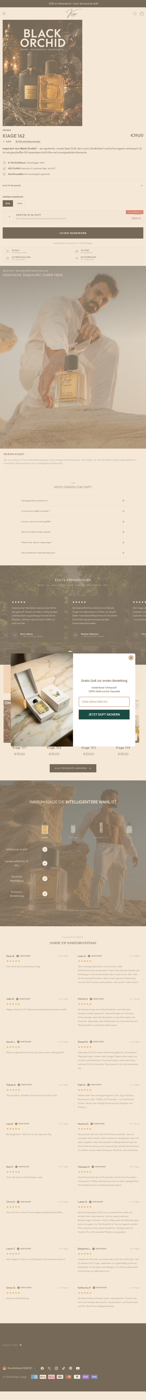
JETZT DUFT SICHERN (104, 714)
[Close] (131, 657)
